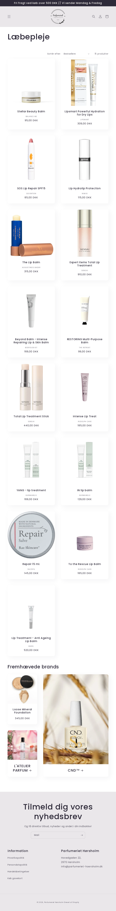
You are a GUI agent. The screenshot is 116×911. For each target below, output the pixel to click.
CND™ (74, 770)
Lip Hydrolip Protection (85, 188)
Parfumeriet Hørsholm (54, 902)
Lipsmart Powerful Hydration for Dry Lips (85, 113)
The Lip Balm (31, 262)
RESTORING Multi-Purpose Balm (85, 341)
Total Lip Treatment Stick (31, 416)
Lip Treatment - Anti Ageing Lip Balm (31, 639)
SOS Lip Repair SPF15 (31, 188)
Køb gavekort (15, 878)
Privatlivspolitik (16, 857)
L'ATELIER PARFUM (22, 768)
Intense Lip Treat (84, 416)
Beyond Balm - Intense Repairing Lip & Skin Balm (31, 341)
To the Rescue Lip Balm (84, 564)
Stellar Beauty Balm (31, 111)
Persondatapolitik (17, 864)
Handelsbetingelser (18, 871)
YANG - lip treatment (31, 490)
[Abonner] (81, 835)
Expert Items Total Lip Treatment (85, 264)
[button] (9, 16)
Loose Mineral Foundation (22, 711)
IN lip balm (84, 490)
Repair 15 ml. (31, 564)
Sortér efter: (54, 53)
